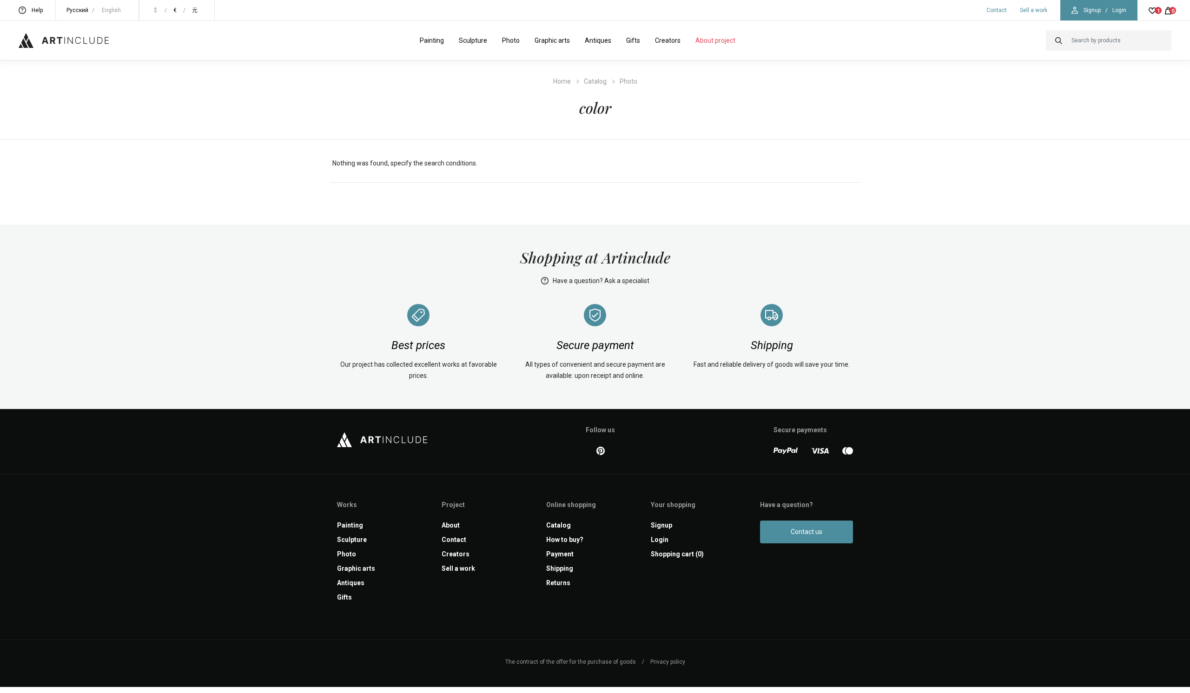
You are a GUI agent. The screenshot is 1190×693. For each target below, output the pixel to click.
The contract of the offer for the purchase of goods (570, 662)
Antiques (598, 40)
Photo (511, 40)
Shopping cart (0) (677, 554)
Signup (1092, 10)
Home (562, 81)
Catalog (595, 81)
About (451, 525)
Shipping (559, 568)
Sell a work (1033, 10)
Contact (996, 10)
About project (715, 40)
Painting (432, 40)
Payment (560, 554)
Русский (77, 10)
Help (37, 10)
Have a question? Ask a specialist (600, 280)
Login (1119, 10)
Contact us (806, 531)
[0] (1168, 10)
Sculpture (473, 40)
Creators (668, 40)
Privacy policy (667, 662)
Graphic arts (552, 40)
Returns (558, 583)
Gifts (633, 40)
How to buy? (564, 539)
